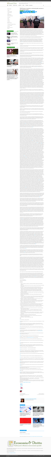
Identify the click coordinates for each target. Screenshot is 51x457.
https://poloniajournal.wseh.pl (30, 337)
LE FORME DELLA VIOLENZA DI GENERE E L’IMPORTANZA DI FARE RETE (14, 37)
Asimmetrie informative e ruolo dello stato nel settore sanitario (24, 395)
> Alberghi (8, 19)
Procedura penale (33, 12)
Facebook (29, 382)
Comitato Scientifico (19, 0)
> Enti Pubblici (8, 17)
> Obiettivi (8, 10)
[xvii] (25, 187)
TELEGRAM (26, 5)
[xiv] (24, 155)
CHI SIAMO (10, 5)
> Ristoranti (8, 20)
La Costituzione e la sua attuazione (40, 394)
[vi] (23, 100)
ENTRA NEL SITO (11, 0)
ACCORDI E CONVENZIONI (10, 47)
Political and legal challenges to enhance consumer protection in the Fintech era (12, 56)
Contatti (43, 455)
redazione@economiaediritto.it (12, 452)
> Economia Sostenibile (9, 25)
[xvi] (20, 350)
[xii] (37, 142)
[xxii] (35, 243)
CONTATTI (8, 28)
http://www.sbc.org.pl (40, 330)
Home (34, 455)
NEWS (23, 5)
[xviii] (39, 196)
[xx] (22, 218)
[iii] (41, 62)
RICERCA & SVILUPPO (10, 31)
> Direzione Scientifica (9, 11)
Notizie (27, 12)
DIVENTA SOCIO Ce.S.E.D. (10, 27)
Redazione (15, 0)
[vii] (25, 123)
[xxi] (20, 361)
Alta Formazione (21, 7)
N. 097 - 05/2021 (24, 12)
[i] (25, 279)
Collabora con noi (40, 455)
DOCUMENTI (30, 5)
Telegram (24, 382)
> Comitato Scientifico (9, 12)
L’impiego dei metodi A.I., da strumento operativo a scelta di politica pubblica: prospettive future (14, 34)
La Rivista (21, 12)
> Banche (8, 18)
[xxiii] (20, 366)
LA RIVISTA (19, 5)
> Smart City (8, 26)
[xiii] (20, 344)
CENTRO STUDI (15, 5)
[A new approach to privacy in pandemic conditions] (25, 420)
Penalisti (30, 12)
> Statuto (8, 13)
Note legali (37, 455)
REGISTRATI (8, 0)
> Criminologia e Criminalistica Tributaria (11, 24)
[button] (43, 5)
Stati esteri (21, 13)
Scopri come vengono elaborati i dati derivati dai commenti (36, 436)
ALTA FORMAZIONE (9, 14)
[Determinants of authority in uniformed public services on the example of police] (32, 21)
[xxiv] (20, 369)
